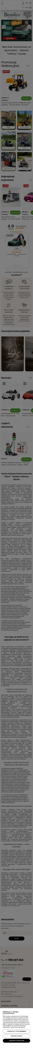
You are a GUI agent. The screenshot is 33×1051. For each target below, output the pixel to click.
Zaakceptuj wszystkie (16, 1040)
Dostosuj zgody (16, 1036)
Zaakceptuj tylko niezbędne (16, 1031)
